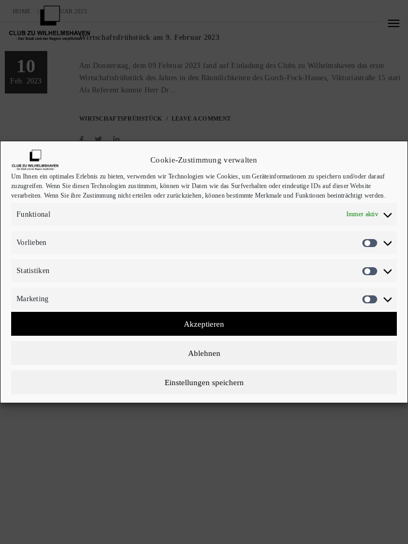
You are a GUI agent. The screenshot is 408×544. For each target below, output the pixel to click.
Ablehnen (204, 353)
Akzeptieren (204, 324)
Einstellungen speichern (204, 382)
